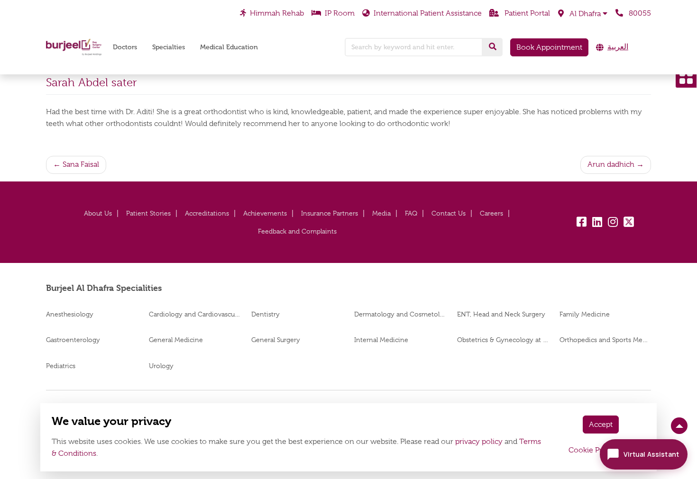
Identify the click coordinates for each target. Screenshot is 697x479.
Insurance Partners (329, 213)
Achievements (265, 213)
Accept (601, 424)
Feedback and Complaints (297, 231)
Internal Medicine (381, 339)
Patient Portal (526, 13)
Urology (161, 366)
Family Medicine (584, 314)
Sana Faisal (81, 164)
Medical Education (229, 47)
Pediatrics (60, 366)
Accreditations (207, 213)
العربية (617, 47)
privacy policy (479, 441)
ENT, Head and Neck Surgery (501, 314)
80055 (639, 13)
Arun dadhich (610, 164)
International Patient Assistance (428, 13)
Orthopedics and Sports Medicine (605, 339)
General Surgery (275, 339)
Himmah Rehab (277, 13)
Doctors (125, 47)
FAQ (411, 213)
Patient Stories (148, 213)
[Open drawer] (686, 77)
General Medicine (176, 339)
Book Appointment (549, 47)
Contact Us (448, 213)
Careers (491, 213)
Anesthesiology (69, 314)
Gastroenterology (73, 339)
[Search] (493, 47)
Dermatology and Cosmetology (400, 314)
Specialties (168, 47)
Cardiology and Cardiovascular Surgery (194, 314)
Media (381, 213)
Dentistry (265, 314)
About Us (98, 213)
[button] (583, 14)
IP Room (340, 13)
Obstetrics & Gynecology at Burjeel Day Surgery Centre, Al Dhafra (503, 339)
